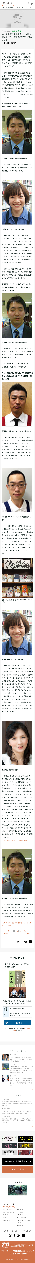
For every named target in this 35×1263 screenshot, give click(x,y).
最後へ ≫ (30, 934)
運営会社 (5, 1215)
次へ (25, 931)
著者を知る (21, 1212)
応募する (13, 1023)
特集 (19, 1223)
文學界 (6, 1231)
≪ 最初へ (5, 934)
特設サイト (21, 1225)
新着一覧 (20, 1209)
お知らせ (5, 1217)
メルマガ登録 (17, 1169)
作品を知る (21, 1215)
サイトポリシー (7, 1209)
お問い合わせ (6, 1220)
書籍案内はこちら (18, 1161)
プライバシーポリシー (9, 1212)
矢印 (30, 1089)
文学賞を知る (22, 1217)
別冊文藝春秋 (27, 1231)
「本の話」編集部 (9, 43)
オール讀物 (15, 1231)
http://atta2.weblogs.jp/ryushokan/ (15, 840)
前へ (9, 931)
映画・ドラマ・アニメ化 (25, 1220)
